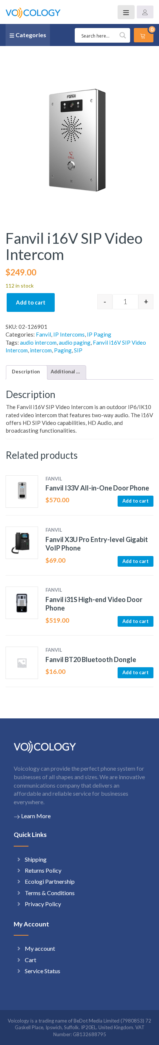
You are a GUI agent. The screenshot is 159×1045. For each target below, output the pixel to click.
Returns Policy (43, 870)
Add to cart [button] (135, 501)
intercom (41, 350)
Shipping (36, 859)
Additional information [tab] (65, 371)
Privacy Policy (43, 903)
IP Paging (99, 334)
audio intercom (38, 342)
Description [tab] (26, 371)
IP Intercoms (69, 334)
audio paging (75, 342)
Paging (63, 350)
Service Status (42, 970)
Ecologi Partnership (50, 881)
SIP (78, 350)
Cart (30, 959)
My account (40, 948)
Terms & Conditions (50, 892)
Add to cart (30, 302)
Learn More (36, 815)
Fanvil (43, 334)
